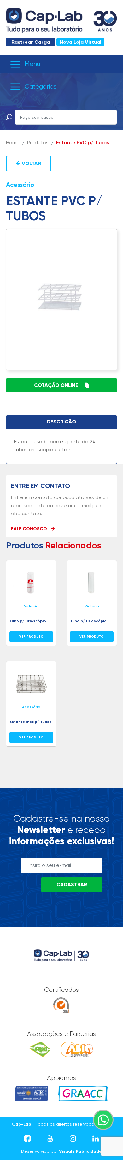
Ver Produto (31, 637)
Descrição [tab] (61, 422)
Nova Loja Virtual (80, 42)
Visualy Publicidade (80, 1151)
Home (13, 143)
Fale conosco (29, 528)
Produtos (38, 143)
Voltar (30, 163)
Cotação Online (56, 385)
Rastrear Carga (30, 42)
